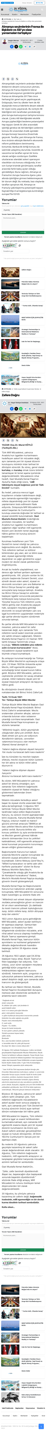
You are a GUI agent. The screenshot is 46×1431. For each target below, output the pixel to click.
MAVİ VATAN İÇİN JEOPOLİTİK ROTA (32, 318)
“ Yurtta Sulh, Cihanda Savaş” (32, 306)
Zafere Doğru (26, 270)
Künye (24, 2)
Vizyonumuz (30, 1408)
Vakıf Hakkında (7, 1408)
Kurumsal (5, 14)
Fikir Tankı (17, 19)
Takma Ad (5, 203)
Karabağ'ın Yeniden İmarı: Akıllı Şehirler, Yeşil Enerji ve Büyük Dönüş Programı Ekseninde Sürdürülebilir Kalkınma (32, 355)
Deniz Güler (26, 365)
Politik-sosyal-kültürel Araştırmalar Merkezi (26, 389)
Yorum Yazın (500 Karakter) (12, 214)
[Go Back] (41, 1426)
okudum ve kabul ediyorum (23, 237)
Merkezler (24, 14)
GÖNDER (23, 232)
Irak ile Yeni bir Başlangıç (31, 341)
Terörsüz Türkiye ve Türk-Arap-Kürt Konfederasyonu (31, 295)
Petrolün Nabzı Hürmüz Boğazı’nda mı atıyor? (30, 283)
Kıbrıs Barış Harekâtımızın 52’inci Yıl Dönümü (31, 1396)
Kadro (14, 14)
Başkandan (19, 1408)
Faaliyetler (36, 14)
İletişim (29, 2)
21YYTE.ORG (7, 19)
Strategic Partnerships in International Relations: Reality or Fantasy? (31, 331)
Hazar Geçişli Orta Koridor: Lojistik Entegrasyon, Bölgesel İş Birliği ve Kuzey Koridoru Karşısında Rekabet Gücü (32, 379)
